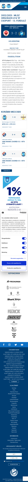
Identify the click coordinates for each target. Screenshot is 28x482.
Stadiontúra (14, 415)
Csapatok (14, 403)
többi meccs (6, 170)
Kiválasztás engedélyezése (14, 268)
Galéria (14, 407)
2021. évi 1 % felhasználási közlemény (14, 365)
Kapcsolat (14, 432)
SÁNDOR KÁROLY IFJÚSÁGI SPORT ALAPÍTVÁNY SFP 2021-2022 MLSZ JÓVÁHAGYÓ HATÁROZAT (14, 358)
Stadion (14, 428)
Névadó (14, 395)
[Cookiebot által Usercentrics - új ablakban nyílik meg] (20, 213)
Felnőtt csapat (14, 420)
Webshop (14, 426)
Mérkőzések (14, 405)
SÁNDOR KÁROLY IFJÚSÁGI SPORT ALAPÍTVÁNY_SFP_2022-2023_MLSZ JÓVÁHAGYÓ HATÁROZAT (14, 373)
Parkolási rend (14, 392)
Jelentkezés (14, 409)
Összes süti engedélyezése (14, 263)
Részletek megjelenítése (17, 258)
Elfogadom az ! (14, 461)
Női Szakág (14, 422)
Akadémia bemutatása (14, 393)
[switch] (24, 243)
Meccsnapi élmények (14, 411)
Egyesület (14, 430)
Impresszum (14, 438)
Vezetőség (14, 416)
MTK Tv (14, 418)
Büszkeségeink (14, 401)
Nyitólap (14, 388)
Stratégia (14, 397)
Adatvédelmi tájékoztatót (18, 461)
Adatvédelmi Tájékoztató (14, 440)
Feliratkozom (14, 464)
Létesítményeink (14, 399)
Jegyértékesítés (14, 424)
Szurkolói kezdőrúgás (14, 413)
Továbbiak (14, 381)
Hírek (14, 390)
